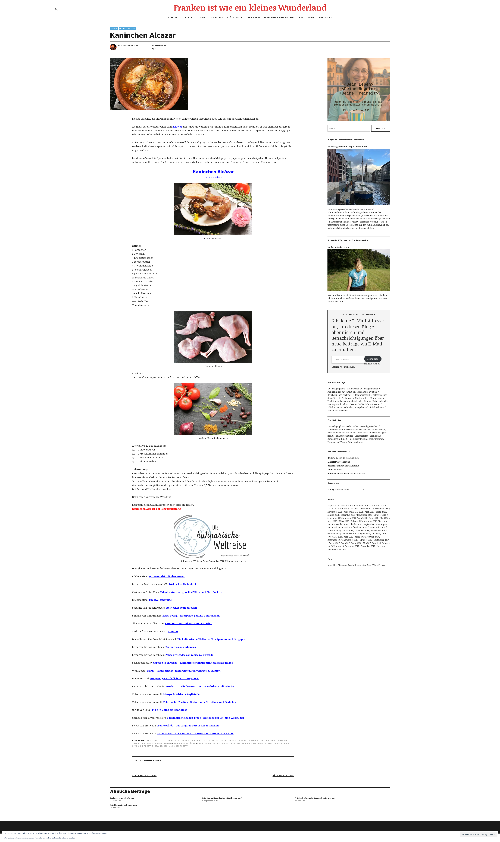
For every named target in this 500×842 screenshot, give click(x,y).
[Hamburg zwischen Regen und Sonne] (358, 206)
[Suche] (56, 9)
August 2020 (350, 518)
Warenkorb (325, 17)
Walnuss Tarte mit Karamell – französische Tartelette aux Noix (195, 733)
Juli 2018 (376, 533)
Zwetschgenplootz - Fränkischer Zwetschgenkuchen (352, 426)
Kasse (311, 17)
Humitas (173, 631)
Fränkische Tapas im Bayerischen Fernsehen (315, 798)
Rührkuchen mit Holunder (340, 407)
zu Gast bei (216, 17)
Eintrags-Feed (346, 565)
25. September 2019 (128, 45)
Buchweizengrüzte (160, 600)
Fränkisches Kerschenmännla (123, 805)
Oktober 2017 (366, 539)
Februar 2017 (339, 546)
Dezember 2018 (362, 530)
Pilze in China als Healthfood (169, 709)
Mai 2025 (331, 508)
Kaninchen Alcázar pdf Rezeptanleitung (156, 508)
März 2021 (381, 511)
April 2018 (348, 536)
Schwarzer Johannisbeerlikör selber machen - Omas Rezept (356, 429)
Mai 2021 (359, 511)
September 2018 (349, 533)
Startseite (174, 17)
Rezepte (190, 17)
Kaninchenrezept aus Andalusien (216, 743)
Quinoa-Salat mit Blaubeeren (167, 576)
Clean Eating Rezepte (213, 740)
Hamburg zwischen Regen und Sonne (347, 146)
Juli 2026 (345, 505)
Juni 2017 (356, 543)
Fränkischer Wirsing (337, 442)
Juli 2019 (337, 527)
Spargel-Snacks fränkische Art (369, 407)
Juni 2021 (348, 511)
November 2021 (334, 511)
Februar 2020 (357, 521)
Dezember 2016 (368, 546)
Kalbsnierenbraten (357, 473)
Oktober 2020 (380, 514)
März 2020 (344, 521)
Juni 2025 (380, 505)
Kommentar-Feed (363, 565)
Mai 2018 (337, 536)
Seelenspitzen (361, 435)
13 (156, 48)
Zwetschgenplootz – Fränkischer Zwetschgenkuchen (352, 388)
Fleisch (114, 28)
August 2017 (334, 543)
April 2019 (369, 527)
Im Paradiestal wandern (340, 247)
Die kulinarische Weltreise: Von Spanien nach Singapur (211, 639)
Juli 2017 (346, 543)
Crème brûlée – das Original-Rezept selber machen (188, 725)
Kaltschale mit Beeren (369, 404)
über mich (254, 17)
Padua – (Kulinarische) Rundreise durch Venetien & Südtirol (183, 670)
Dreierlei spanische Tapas (122, 798)
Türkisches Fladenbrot (182, 584)
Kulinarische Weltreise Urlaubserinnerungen (263, 743)
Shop (202, 17)
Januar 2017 (353, 546)
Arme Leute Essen (162, 740)
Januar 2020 (371, 521)
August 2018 (364, 533)
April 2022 (354, 508)
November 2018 (378, 530)
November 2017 (350, 539)
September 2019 (371, 524)
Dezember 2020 (348, 514)
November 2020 (364, 514)
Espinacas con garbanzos (180, 647)
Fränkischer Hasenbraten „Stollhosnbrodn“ (222, 798)
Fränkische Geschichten (260, 740)
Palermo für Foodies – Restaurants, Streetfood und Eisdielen (199, 702)
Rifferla (339, 469)
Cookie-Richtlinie (69, 838)
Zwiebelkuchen (334, 394)
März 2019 (380, 527)
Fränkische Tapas (127, 28)
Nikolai (177, 126)
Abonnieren (372, 358)
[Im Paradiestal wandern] (358, 292)
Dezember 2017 (334, 539)
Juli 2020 (362, 518)
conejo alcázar (236, 740)
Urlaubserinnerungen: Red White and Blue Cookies (191, 592)
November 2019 (340, 524)
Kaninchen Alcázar (184, 743)
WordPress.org (380, 565)
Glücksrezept (235, 17)
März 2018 (360, 536)
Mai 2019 (358, 527)
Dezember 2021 (381, 508)
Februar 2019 (333, 530)
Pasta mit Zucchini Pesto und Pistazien (188, 623)
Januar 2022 (367, 508)
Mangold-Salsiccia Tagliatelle (181, 694)
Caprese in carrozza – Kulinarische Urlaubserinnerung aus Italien (193, 662)
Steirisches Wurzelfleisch (181, 607)
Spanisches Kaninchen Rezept (171, 745)
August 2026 (333, 505)
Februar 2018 (373, 536)
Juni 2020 (373, 518)
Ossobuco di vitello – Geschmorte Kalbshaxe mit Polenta (200, 686)
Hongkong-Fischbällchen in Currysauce (174, 678)
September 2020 (335, 518)
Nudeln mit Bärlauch (337, 410)
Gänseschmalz (356, 442)
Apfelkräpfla (344, 461)
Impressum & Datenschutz (279, 17)
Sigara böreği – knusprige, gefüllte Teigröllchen (190, 615)
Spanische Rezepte (142, 745)
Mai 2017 (367, 543)
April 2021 (369, 511)
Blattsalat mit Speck (186, 740)
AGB (301, 17)
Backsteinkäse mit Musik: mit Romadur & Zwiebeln (352, 391)
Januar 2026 (357, 505)
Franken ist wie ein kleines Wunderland (250, 7)
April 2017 (378, 543)
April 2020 (332, 521)
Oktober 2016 (339, 549)
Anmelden (332, 565)
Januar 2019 (347, 530)
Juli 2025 (369, 505)
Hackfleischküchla (358, 438)
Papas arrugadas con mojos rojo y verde (189, 655)
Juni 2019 (347, 527)
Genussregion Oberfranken (156, 743)
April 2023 (343, 508)
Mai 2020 (384, 518)
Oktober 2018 (333, 533)
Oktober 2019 (356, 524)
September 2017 (381, 539)
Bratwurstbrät (376, 438)
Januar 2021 (333, 514)
